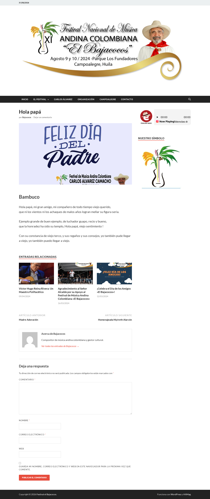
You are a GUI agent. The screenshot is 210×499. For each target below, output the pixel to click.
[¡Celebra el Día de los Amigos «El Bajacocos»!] (114, 274)
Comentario (27, 379)
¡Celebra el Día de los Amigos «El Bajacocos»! (114, 290)
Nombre (24, 420)
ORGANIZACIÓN (86, 99)
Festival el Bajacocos (46, 494)
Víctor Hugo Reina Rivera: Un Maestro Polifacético (36, 290)
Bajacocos (26, 117)
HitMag (187, 494)
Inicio (25, 99)
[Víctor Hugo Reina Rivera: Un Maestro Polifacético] (36, 274)
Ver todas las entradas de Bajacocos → (60, 346)
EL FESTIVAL (39, 99)
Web (21, 448)
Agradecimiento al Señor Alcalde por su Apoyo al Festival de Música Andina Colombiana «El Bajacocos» (74, 293)
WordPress (176, 494)
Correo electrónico (32, 434)
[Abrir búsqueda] (189, 99)
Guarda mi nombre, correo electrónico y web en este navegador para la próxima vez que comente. (75, 468)
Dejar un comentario (43, 117)
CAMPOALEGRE (108, 99)
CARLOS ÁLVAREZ (63, 99)
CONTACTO (127, 99)
